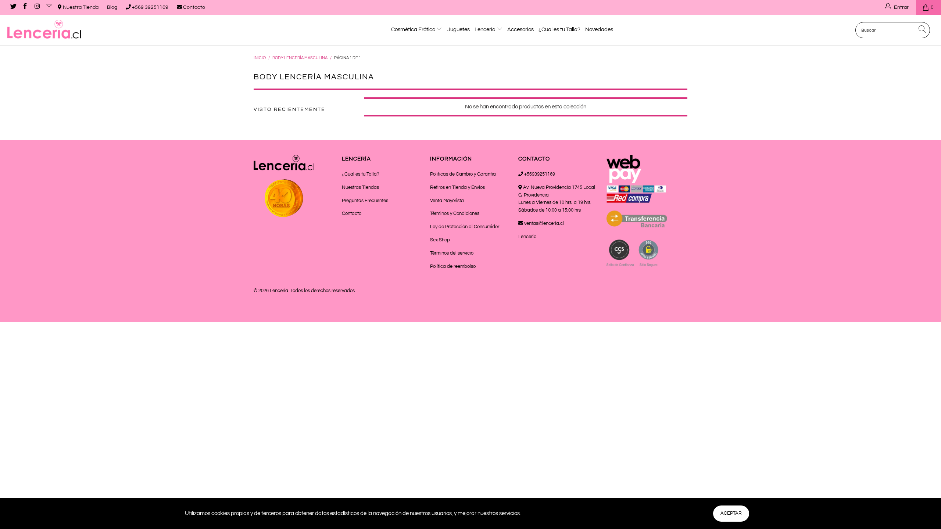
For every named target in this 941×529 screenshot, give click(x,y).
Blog (112, 7)
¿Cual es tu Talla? (559, 29)
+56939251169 (539, 174)
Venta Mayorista (447, 200)
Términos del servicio (451, 253)
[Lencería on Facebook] (25, 7)
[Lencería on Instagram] (36, 7)
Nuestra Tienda (80, 7)
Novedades (599, 29)
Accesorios (520, 29)
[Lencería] (79, 29)
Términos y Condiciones (454, 213)
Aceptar (731, 513)
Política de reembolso (453, 266)
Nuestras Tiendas (360, 187)
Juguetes (458, 29)
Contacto (193, 7)
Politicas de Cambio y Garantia (463, 174)
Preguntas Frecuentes (365, 200)
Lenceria (527, 236)
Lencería (486, 29)
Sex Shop (440, 239)
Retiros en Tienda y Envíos (457, 187)
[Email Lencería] (49, 7)
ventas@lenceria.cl (543, 223)
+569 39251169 (149, 7)
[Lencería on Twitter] (13, 7)
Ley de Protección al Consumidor (464, 226)
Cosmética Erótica (414, 29)
